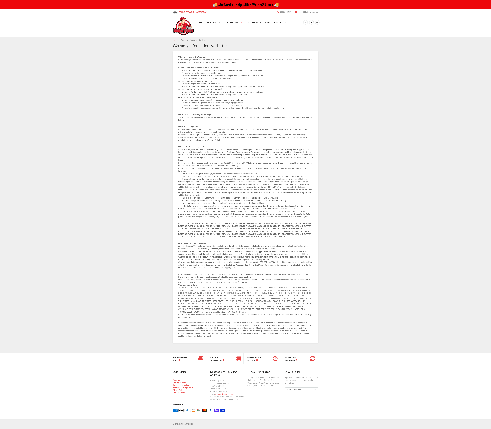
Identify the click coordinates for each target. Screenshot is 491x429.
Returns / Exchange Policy (183, 388)
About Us (176, 380)
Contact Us (280, 22)
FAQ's (267, 22)
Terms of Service (179, 393)
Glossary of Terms (180, 382)
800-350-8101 (285, 12)
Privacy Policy (178, 390)
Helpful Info (232, 22)
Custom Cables (253, 22)
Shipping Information (181, 385)
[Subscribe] (315, 389)
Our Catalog (213, 22)
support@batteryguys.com (308, 12)
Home (200, 22)
